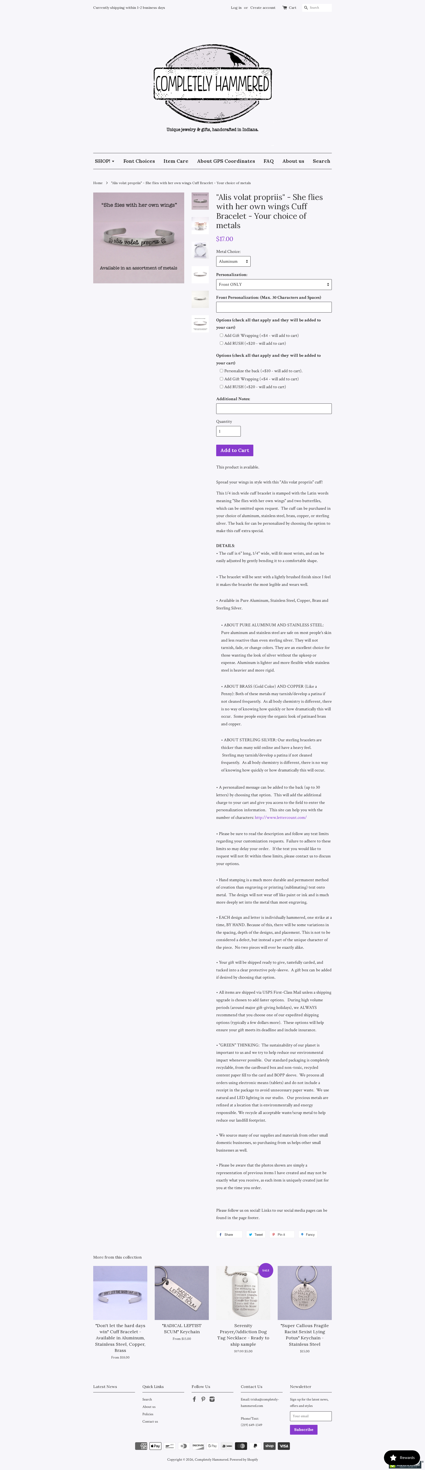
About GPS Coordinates (226, 161)
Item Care (176, 161)
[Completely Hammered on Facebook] (194, 1400)
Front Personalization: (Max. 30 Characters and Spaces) (268, 297)
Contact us (150, 1421)
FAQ (269, 161)
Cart (292, 7)
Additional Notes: (233, 399)
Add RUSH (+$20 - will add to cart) (255, 343)
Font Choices (139, 161)
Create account (262, 7)
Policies (147, 1414)
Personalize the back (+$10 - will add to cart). (263, 371)
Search (321, 161)
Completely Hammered (211, 1459)
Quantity (224, 421)
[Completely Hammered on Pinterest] (203, 1400)
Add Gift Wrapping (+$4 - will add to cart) (261, 335)
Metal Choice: (228, 251)
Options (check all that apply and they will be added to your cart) (268, 323)
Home (98, 183)
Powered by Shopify (244, 1459)
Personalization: (231, 274)
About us (293, 161)
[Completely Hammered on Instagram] (212, 1400)
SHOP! (103, 161)
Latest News (105, 1386)
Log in (236, 7)
